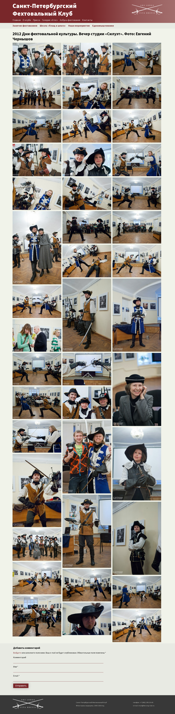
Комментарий (19, 657)
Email (16, 675)
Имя (15, 666)
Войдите (17, 652)
